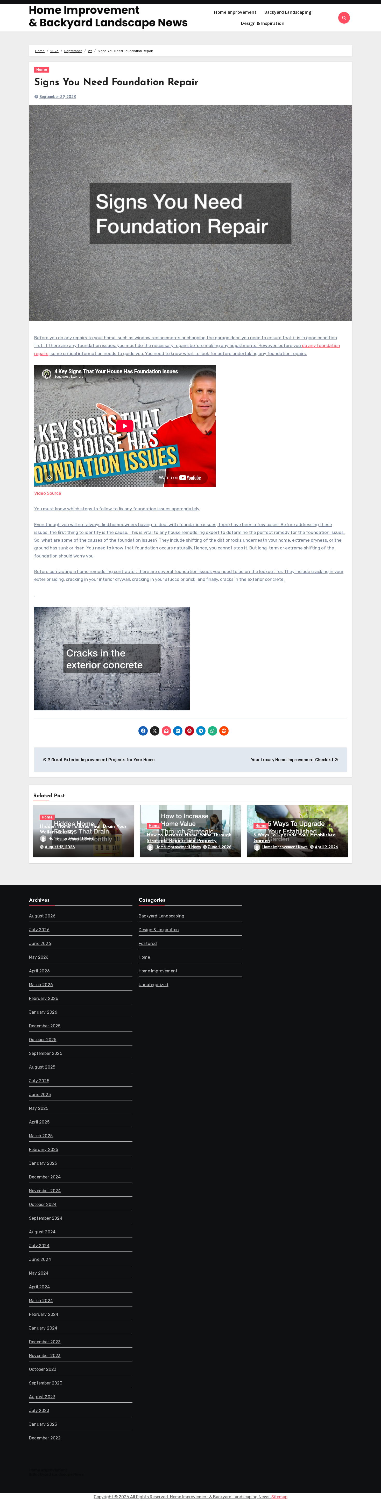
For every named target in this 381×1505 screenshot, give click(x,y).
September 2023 (45, 1383)
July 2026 (39, 929)
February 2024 (44, 1314)
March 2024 (41, 1300)
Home (41, 69)
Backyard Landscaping (287, 12)
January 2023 (43, 1424)
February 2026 (44, 998)
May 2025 (38, 1108)
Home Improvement (235, 12)
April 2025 (39, 1122)
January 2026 (43, 1012)
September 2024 (45, 1218)
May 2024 (39, 1273)
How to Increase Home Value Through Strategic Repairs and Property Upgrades (189, 841)
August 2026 (42, 916)
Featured (148, 943)
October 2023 (42, 1369)
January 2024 (43, 1328)
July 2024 (39, 1245)
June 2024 (40, 1259)
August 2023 (42, 1396)
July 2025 (39, 1080)
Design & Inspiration (262, 23)
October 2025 (42, 1039)
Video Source (47, 493)
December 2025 (45, 1025)
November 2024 (45, 1190)
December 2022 (45, 1438)
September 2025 (45, 1053)
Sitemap (279, 1496)
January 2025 (43, 1163)
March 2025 (41, 1135)
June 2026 (40, 943)
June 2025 (40, 1094)
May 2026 (39, 957)
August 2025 (42, 1067)
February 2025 (43, 1149)
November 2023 (45, 1355)
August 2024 (42, 1232)
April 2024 (39, 1286)
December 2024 (45, 1177)
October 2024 (43, 1204)
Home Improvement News (71, 838)
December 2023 (45, 1341)
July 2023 (39, 1410)
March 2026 (41, 984)
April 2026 (39, 971)
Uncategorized (153, 984)
